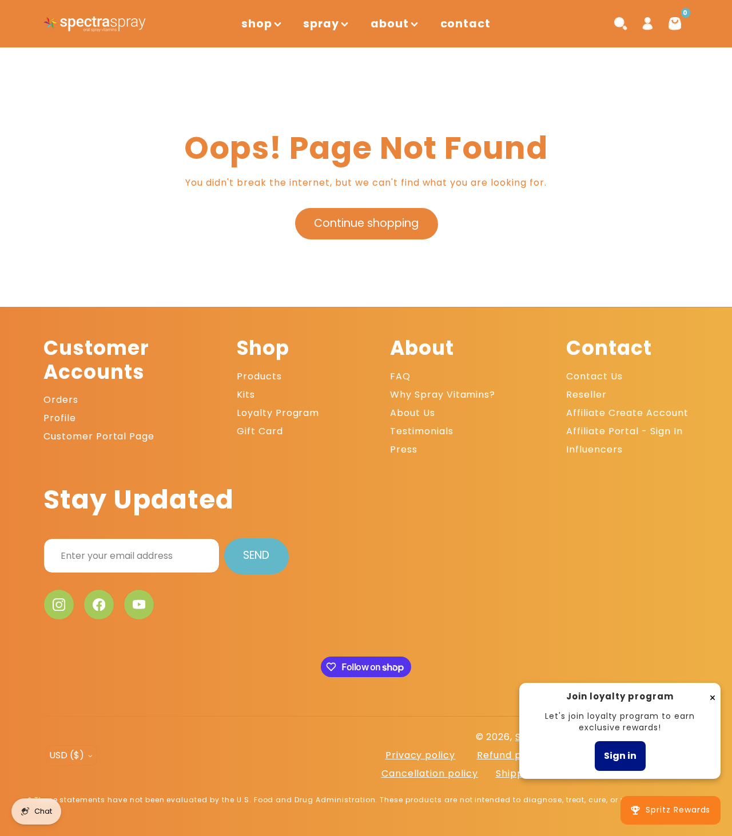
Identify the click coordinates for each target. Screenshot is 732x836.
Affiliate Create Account (627, 412)
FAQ (400, 376)
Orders (60, 399)
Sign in (620, 755)
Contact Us (594, 376)
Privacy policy (420, 755)
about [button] (390, 23)
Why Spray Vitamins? (442, 394)
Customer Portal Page (98, 436)
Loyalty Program (278, 412)
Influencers (594, 449)
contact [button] (465, 23)
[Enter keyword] (620, 23)
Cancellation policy (429, 773)
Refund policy (510, 755)
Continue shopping (366, 223)
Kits (246, 394)
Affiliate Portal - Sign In (624, 431)
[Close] (713, 697)
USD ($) (66, 755)
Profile (59, 418)
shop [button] (256, 23)
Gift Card (260, 431)
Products (259, 376)
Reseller (586, 394)
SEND (256, 555)
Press (403, 449)
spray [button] (321, 23)
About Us (412, 412)
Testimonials (421, 431)
